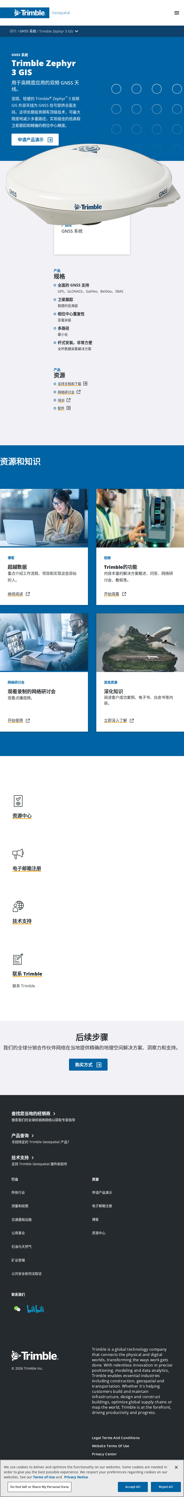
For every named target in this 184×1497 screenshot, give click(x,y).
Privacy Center (104, 1454)
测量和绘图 (20, 1205)
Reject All (166, 1487)
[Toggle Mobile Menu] (176, 12)
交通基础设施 (22, 1219)
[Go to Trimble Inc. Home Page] (35, 1356)
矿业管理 (18, 1260)
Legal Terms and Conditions (116, 1437)
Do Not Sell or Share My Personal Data (39, 1487)
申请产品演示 (102, 1192)
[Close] (176, 1467)
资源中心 (98, 1233)
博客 (95, 1219)
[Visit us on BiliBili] (35, 1309)
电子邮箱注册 (102, 1205)
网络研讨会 (66, 392)
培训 (61, 400)
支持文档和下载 (69, 383)
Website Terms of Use (110, 1446)
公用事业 (18, 1233)
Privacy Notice (76, 1477)
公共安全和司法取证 (27, 1273)
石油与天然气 (22, 1246)
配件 (61, 408)
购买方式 (83, 1065)
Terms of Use (44, 1477)
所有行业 (18, 1192)
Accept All (132, 1487)
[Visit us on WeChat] (17, 1309)
